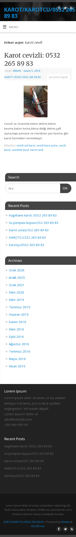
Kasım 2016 (17, 322)
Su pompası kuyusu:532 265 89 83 (33, 222)
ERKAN (17, 71)
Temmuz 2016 (19, 351)
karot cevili (36, 150)
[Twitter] (65, 8)
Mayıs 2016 (17, 359)
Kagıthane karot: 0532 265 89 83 (33, 215)
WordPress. (38, 526)
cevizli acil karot (25, 145)
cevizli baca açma (47, 145)
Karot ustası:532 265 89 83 (29, 230)
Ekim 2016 (16, 329)
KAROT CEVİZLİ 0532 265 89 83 (22, 77)
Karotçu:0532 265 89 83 (26, 245)
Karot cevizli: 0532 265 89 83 (32, 59)
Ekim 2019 (16, 300)
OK (64, 188)
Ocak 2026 (16, 270)
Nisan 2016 (17, 366)
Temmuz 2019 (19, 307)
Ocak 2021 (16, 285)
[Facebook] (59, 8)
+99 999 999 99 (16, 425)
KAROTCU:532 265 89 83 (27, 237)
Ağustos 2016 (19, 344)
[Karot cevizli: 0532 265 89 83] (38, 102)
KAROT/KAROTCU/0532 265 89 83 (39, 12)
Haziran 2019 (18, 314)
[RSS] (71, 8)
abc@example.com (18, 419)
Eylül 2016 (16, 336)
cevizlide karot (20, 150)
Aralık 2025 (17, 277)
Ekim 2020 (16, 292)
